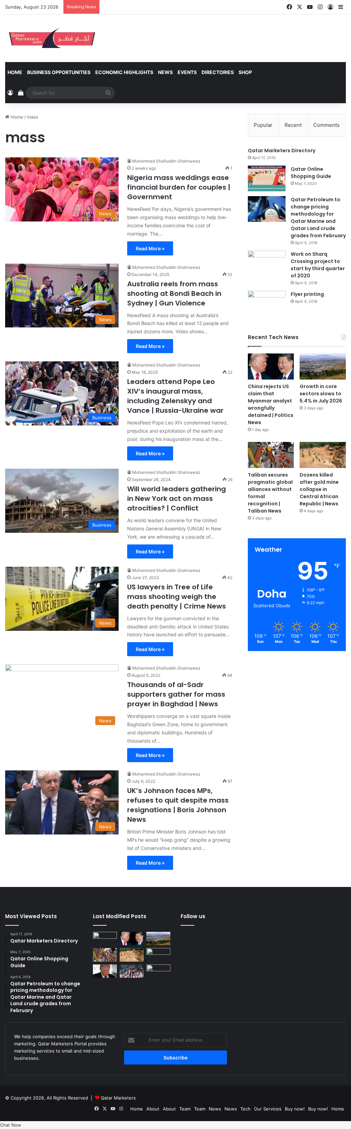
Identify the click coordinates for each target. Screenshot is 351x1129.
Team (185, 1109)
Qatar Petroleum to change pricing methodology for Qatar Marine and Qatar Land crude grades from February (318, 217)
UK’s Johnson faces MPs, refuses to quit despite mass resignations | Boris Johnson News (178, 805)
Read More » (150, 248)
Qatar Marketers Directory (281, 150)
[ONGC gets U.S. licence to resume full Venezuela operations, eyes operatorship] (158, 971)
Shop (245, 72)
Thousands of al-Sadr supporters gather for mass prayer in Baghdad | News (176, 694)
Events (187, 72)
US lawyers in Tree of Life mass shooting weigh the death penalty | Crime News (176, 596)
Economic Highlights (124, 72)
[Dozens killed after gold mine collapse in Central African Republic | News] (323, 455)
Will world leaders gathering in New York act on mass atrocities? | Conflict (176, 498)
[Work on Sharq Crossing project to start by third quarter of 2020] (267, 263)
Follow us (193, 916)
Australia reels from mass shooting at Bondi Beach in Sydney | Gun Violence (174, 293)
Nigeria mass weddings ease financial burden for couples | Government (178, 187)
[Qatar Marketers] (51, 38)
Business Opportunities (58, 72)
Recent (293, 125)
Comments (326, 125)
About (152, 1109)
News (165, 72)
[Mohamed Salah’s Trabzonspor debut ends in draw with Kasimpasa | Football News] (132, 971)
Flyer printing (307, 294)
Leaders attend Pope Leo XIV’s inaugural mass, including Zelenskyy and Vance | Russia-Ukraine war (175, 396)
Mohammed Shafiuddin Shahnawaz (166, 161)
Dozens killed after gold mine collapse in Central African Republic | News (319, 489)
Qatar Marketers (118, 1098)
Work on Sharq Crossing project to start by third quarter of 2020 (318, 265)
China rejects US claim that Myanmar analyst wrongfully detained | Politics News (270, 404)
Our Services (267, 1109)
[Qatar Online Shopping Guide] (267, 178)
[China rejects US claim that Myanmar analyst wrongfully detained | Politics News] (271, 366)
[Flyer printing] (267, 303)
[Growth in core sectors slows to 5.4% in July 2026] (323, 366)
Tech (245, 1109)
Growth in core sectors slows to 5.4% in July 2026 (321, 393)
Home (15, 72)
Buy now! (295, 1109)
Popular (263, 125)
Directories (218, 72)
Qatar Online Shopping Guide (311, 173)
